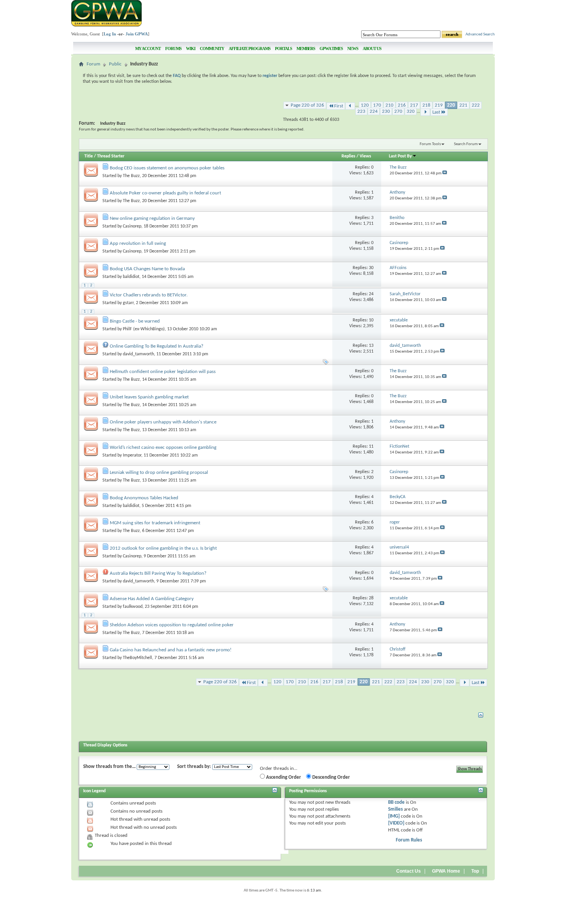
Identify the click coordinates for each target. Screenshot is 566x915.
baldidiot (131, 276)
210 (389, 105)
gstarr (128, 303)
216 (402, 105)
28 (371, 598)
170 (377, 105)
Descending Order (330, 777)
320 (411, 111)
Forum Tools (430, 144)
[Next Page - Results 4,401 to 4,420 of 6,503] (425, 112)
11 (371, 446)
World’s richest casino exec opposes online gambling (163, 447)
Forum (93, 64)
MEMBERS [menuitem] (305, 48)
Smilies (395, 809)
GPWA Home (446, 871)
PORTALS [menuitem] (283, 48)
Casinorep (132, 226)
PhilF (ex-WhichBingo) (144, 329)
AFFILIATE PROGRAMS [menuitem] (249, 48)
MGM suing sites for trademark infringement (155, 522)
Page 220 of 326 (307, 105)
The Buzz (131, 176)
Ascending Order (283, 777)
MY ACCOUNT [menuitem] (148, 48)
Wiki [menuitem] (190, 48)
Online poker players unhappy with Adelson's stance (163, 422)
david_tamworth (138, 354)
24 (371, 294)
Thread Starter (110, 156)
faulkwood (132, 606)
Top (475, 871)
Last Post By (400, 156)
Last (436, 112)
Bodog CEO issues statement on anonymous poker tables (167, 168)
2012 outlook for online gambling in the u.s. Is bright (163, 548)
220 (451, 105)
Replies (348, 156)
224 (374, 111)
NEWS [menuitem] (352, 48)
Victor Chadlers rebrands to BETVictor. (149, 295)
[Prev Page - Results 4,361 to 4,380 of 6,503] (350, 106)
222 (476, 105)
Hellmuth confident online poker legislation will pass (163, 371)
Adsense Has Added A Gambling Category (152, 598)
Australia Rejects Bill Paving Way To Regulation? (158, 573)
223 (361, 111)
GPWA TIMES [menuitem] (331, 48)
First (338, 106)
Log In (110, 34)
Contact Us (408, 871)
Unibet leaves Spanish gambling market (149, 397)
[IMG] (394, 816)
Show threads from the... (109, 766)
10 (371, 320)
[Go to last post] (444, 173)
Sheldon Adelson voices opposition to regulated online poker (172, 624)
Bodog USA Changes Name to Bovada (147, 268)
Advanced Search (480, 34)
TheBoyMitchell (137, 658)
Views (365, 156)
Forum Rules (409, 840)
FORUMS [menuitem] (173, 48)
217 (414, 105)
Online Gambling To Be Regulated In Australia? (156, 346)
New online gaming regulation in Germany (152, 218)
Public (115, 64)
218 (426, 105)
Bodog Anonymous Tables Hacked (144, 497)
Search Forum (466, 144)
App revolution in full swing (138, 243)
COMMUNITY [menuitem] (212, 48)
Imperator (132, 455)
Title (88, 156)
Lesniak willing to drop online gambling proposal (159, 472)
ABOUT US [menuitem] (372, 48)
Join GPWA (137, 34)
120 (365, 105)
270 (398, 111)
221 (463, 105)
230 (386, 111)
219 (439, 105)
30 (371, 268)
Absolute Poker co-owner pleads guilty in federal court (165, 193)
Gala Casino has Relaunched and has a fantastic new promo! (170, 649)
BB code (396, 802)
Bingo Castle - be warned (135, 321)
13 (371, 345)
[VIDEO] (396, 823)
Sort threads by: (194, 766)
